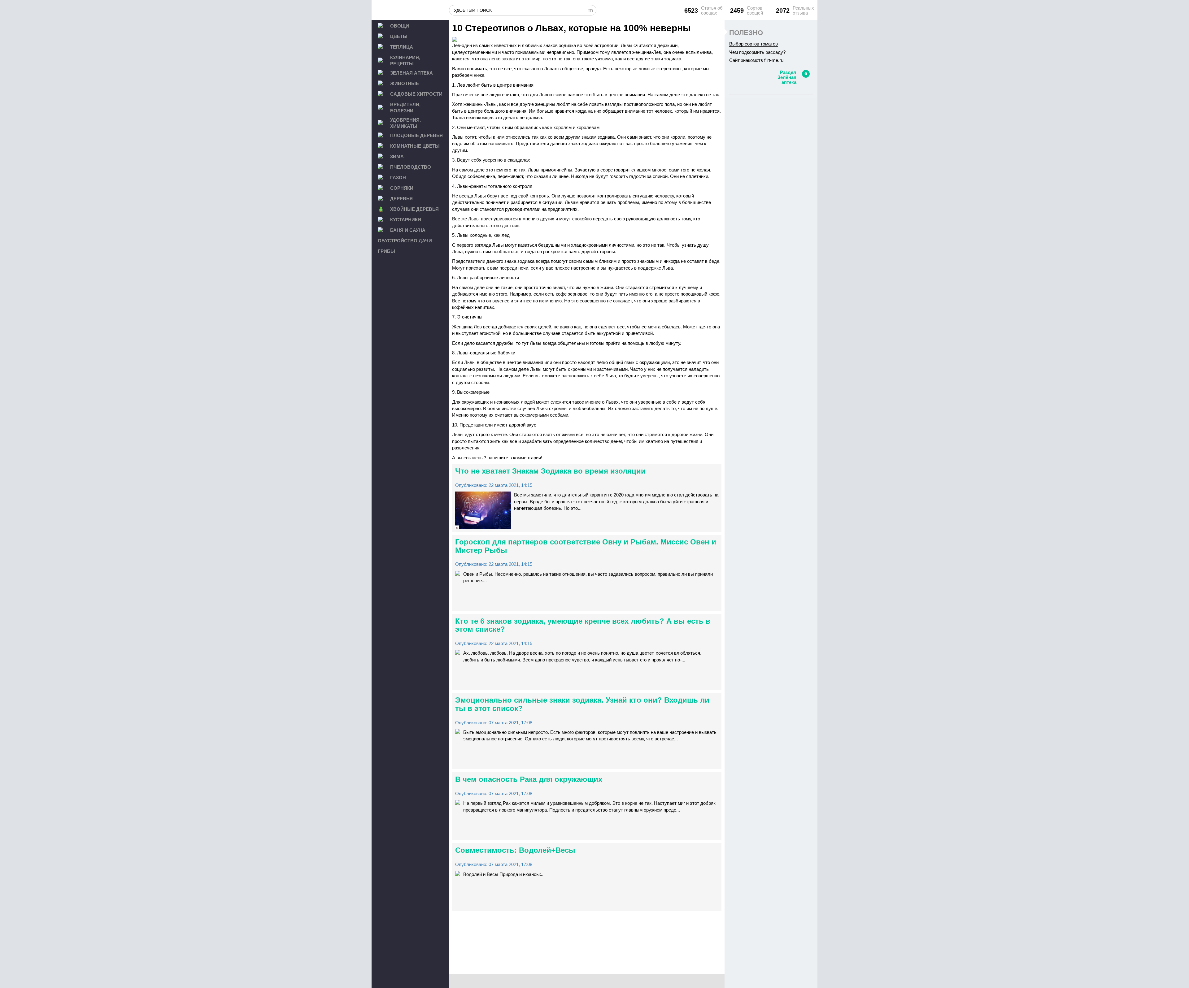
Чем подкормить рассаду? (757, 52)
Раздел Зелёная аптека (786, 77)
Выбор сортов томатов (753, 43)
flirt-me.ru (773, 60)
